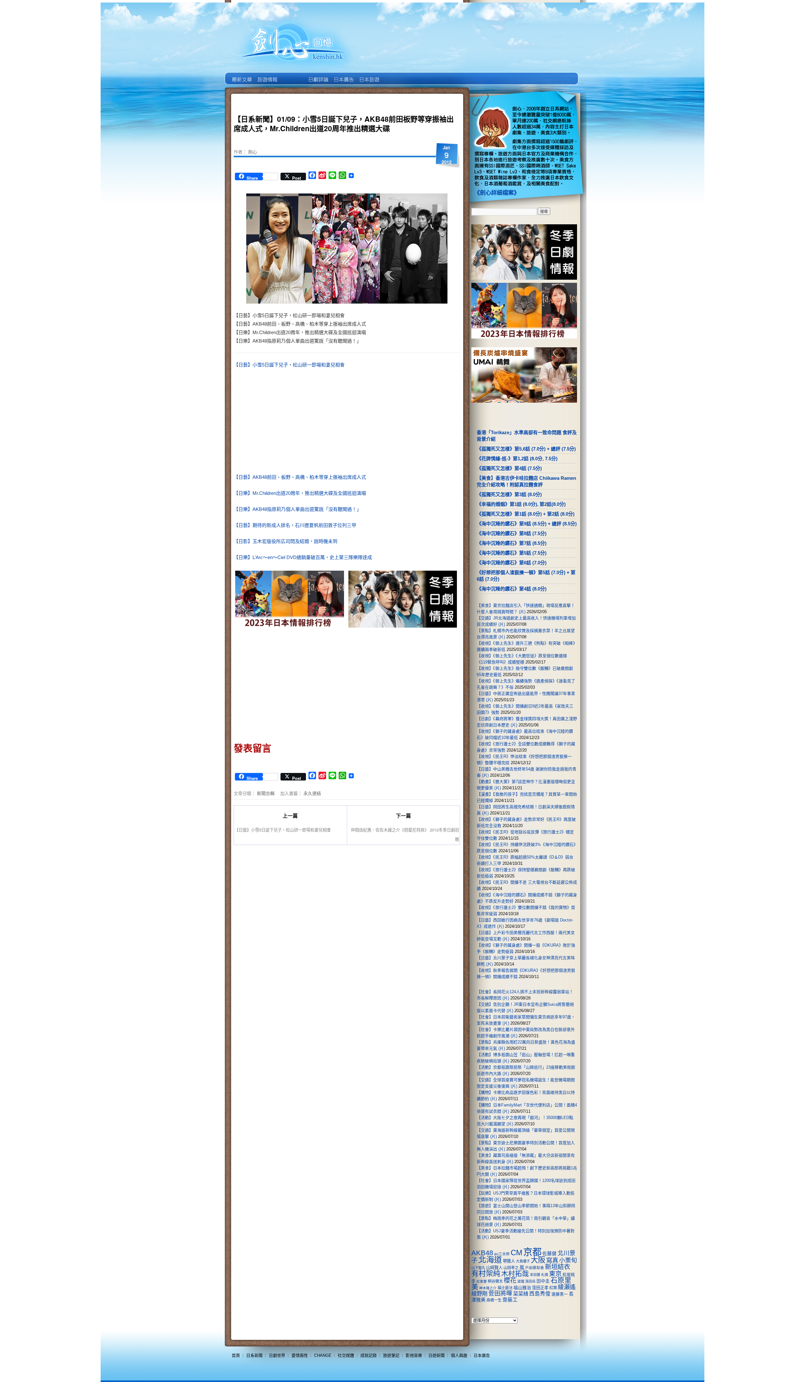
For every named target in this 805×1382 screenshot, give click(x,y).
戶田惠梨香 (534, 1268)
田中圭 (543, 1281)
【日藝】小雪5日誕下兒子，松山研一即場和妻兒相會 (289, 364)
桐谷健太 (495, 1281)
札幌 (544, 1275)
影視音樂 (414, 1355)
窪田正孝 (540, 1287)
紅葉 (553, 1288)
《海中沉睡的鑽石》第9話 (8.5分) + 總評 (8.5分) (527, 523)
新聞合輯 (266, 793)
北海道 (490, 1259)
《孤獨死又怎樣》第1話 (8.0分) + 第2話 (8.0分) (526, 514)
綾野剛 (479, 1293)
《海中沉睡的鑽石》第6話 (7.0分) (512, 562)
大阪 (538, 1260)
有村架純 (485, 1273)
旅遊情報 (292, 74)
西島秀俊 (540, 1294)
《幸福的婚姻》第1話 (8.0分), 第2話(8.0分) (521, 504)
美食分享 (394, 74)
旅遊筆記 (391, 1355)
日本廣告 (343, 74)
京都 (532, 1252)
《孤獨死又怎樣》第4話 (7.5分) (509, 468)
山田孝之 (511, 1268)
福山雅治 (522, 1287)
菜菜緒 (520, 1293)
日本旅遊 (368, 74)
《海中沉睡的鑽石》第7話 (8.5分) (512, 543)
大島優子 (523, 1261)
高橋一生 (494, 1300)
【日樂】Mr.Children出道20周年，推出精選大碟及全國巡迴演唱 (300, 493)
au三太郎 (502, 1254)
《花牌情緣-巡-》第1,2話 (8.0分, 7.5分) (517, 458)
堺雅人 (509, 1261)
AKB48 (482, 1253)
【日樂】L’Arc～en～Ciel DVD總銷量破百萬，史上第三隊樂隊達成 (303, 557)
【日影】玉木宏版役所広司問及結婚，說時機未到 (285, 541)
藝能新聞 (267, 74)
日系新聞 (254, 1355)
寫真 (552, 1260)
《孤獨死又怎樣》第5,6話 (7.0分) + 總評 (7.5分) (526, 448)
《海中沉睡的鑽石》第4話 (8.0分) (512, 588)
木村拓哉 (515, 1274)
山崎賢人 (494, 1267)
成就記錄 (368, 1355)
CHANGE (322, 1355)
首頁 (236, 1355)
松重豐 (481, 1281)
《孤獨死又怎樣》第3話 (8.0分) (509, 494)
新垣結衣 (557, 1266)
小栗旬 (568, 1260)
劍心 (252, 151)
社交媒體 (346, 1355)
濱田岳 (530, 1281)
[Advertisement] (401, 422)
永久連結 (312, 793)
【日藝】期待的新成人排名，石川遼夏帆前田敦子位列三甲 (295, 525)
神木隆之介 (488, 1288)
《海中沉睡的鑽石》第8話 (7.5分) (512, 533)
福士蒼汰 (505, 1288)
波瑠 (520, 1281)
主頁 (241, 74)
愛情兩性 (299, 1355)
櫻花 (510, 1280)
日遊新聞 (436, 1355)
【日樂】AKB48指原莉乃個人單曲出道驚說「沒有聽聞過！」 (297, 509)
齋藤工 (510, 1299)
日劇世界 (317, 74)
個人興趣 (459, 1355)
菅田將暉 (500, 1293)
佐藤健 (549, 1253)
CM (516, 1253)
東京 (555, 1273)
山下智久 (478, 1268)
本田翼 (535, 1275)
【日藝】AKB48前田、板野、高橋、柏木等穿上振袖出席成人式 (300, 477)
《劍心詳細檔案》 (496, 193)
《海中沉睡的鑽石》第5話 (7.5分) (512, 553)
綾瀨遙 (567, 1287)
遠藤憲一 (560, 1294)
